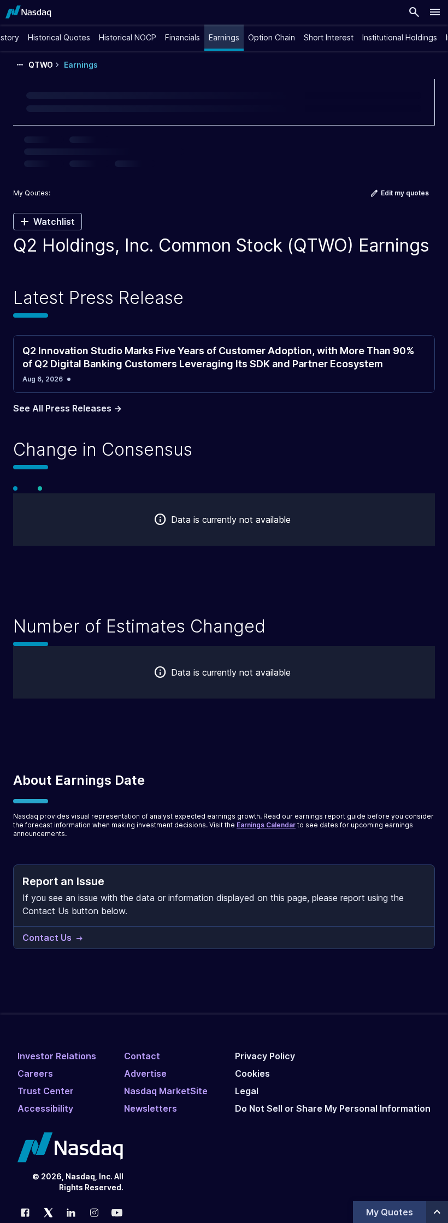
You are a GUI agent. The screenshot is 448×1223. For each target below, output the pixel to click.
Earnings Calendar (266, 825)
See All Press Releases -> (67, 408)
